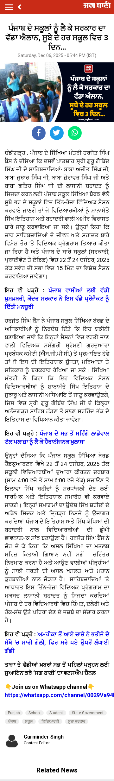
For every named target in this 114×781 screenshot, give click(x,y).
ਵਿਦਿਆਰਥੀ (50, 721)
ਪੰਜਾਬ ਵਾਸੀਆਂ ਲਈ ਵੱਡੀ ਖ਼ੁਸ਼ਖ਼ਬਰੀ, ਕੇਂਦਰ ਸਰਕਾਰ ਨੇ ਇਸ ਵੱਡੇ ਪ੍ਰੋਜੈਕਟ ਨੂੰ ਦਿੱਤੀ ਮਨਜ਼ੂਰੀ (57, 298)
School (34, 713)
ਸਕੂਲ (29, 721)
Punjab (14, 713)
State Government (88, 713)
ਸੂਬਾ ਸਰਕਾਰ (76, 721)
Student (56, 713)
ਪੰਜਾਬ (12, 721)
